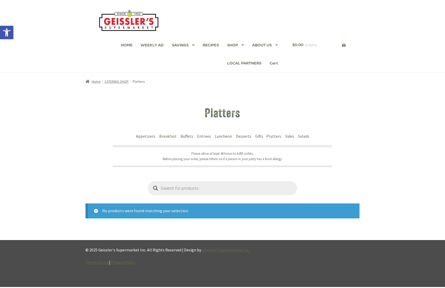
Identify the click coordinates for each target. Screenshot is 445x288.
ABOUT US (262, 45)
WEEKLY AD (152, 45)
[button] (6, 32)
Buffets (187, 136)
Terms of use (97, 262)
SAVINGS (180, 45)
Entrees (204, 136)
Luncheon (223, 136)
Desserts (244, 136)
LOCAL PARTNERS (244, 63)
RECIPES (211, 45)
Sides (290, 136)
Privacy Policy (123, 262)
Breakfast (168, 136)
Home (96, 81)
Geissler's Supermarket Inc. (226, 249)
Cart (274, 63)
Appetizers (146, 136)
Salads (303, 136)
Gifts (259, 136)
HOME (127, 45)
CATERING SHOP (117, 81)
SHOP (232, 45)
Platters (274, 136)
